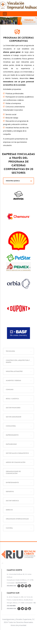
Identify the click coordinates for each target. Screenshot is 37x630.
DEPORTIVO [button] (10, 492)
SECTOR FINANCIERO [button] (13, 408)
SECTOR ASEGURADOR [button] (13, 417)
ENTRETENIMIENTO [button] (12, 482)
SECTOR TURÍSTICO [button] (12, 501)
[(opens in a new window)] (18, 554)
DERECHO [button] (9, 510)
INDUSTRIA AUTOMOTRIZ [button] (14, 371)
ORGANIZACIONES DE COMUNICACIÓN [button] (13, 472)
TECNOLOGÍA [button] (10, 351)
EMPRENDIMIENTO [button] (12, 435)
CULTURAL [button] (9, 528)
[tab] (18, 181)
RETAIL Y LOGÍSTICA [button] (12, 399)
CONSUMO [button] (9, 389)
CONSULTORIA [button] (11, 426)
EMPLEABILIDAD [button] (11, 444)
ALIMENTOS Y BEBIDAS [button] (13, 380)
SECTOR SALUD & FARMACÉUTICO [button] (17, 453)
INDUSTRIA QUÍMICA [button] (13, 181)
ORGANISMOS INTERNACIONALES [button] (17, 519)
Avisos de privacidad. (18, 625)
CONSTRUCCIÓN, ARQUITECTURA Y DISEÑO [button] (18, 361)
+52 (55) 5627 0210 (21, 583)
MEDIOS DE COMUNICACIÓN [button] (15, 462)
